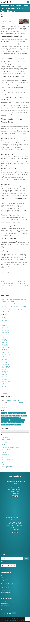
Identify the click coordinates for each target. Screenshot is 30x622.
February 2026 (5, 327)
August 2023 (5, 371)
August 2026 (5, 317)
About (2, 575)
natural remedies (21, 420)
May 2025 (4, 342)
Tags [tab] (16, 272)
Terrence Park (7, 16)
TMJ (12, 424)
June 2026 (4, 320)
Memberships (4, 603)
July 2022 (4, 384)
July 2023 (4, 372)
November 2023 (6, 366)
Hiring (10, 415)
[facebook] (2, 565)
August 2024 (5, 356)
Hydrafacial (4, 457)
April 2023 (4, 376)
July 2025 (4, 339)
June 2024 (4, 359)
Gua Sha (4, 452)
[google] (8, 565)
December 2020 (6, 388)
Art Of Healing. (19, 618)
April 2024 (4, 362)
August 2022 (5, 383)
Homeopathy (18, 417)
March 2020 (5, 393)
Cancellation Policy (5, 587)
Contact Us (3, 577)
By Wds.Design (21, 620)
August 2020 (5, 389)
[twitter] (5, 565)
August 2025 (5, 337)
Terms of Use (15, 620)
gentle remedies (5, 415)
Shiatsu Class (4, 601)
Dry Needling (5, 446)
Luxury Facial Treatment (7, 459)
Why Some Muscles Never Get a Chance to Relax (13, 298)
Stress (16, 422)
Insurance (3, 589)
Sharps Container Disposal (8, 466)
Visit (14, 613)
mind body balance (5, 420)
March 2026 (5, 325)
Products (3, 606)
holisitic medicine (16, 415)
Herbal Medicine (6, 454)
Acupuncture (4, 413)
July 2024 (4, 357)
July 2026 (4, 319)
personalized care (5, 422)
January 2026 (5, 329)
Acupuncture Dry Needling (13, 413)
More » (16, 496)
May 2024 (4, 361)
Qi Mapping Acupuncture (8, 462)
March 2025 (5, 345)
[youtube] (14, 565)
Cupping (4, 444)
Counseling (4, 442)
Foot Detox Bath (6, 451)
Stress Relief (21, 422)
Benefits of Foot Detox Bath (16, 399)
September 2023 (6, 369)
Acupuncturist (22, 413)
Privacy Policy (8, 620)
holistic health (23, 415)
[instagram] (11, 565)
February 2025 (5, 347)
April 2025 (4, 344)
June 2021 (4, 386)
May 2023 (4, 374)
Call (13, 496)
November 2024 (6, 351)
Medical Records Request (7, 592)
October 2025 (5, 334)
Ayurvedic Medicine (6, 440)
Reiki (3, 464)
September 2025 (6, 335)
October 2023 (5, 367)
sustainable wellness (5, 424)
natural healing (13, 420)
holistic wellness (11, 417)
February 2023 (5, 378)
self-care (11, 422)
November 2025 (6, 332)
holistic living (4, 417)
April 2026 (4, 324)
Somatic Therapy (6, 467)
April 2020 (4, 391)
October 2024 (5, 352)
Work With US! (4, 579)
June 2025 (4, 340)
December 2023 (6, 364)
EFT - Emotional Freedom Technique (10, 447)
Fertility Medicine (6, 449)
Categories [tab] (10, 272)
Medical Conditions (5, 590)
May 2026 (4, 322)
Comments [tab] (4, 272)
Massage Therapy (6, 461)
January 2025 (5, 349)
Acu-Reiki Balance (6, 439)
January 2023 (5, 379)
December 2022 (6, 381)
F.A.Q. (2, 580)
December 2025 (6, 330)
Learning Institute (5, 605)
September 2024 (6, 354)
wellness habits (17, 424)
